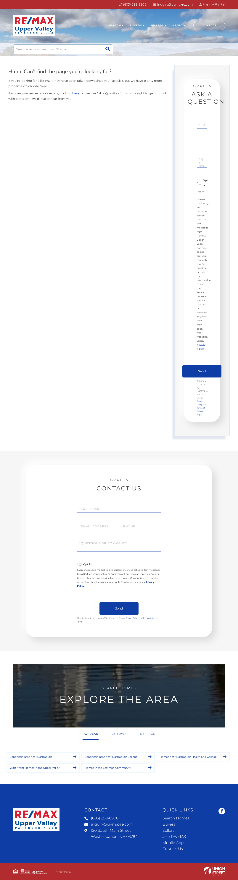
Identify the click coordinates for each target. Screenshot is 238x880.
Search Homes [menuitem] (176, 818)
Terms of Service (150, 618)
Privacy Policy (132, 618)
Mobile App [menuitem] (173, 843)
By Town (119, 733)
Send (202, 371)
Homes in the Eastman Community (108, 767)
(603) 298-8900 (134, 5)
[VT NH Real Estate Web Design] (214, 871)
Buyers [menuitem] (135, 25)
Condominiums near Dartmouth (31, 757)
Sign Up (220, 4)
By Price (147, 733)
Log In (206, 4)
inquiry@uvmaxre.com (174, 5)
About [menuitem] (177, 25)
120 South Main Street (114, 833)
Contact (209, 25)
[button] (108, 49)
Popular (90, 733)
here (75, 93)
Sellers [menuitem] (157, 25)
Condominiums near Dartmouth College (111, 757)
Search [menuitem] (114, 25)
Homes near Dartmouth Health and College (188, 757)
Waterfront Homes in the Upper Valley (35, 767)
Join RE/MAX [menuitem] (174, 836)
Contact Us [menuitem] (173, 849)
